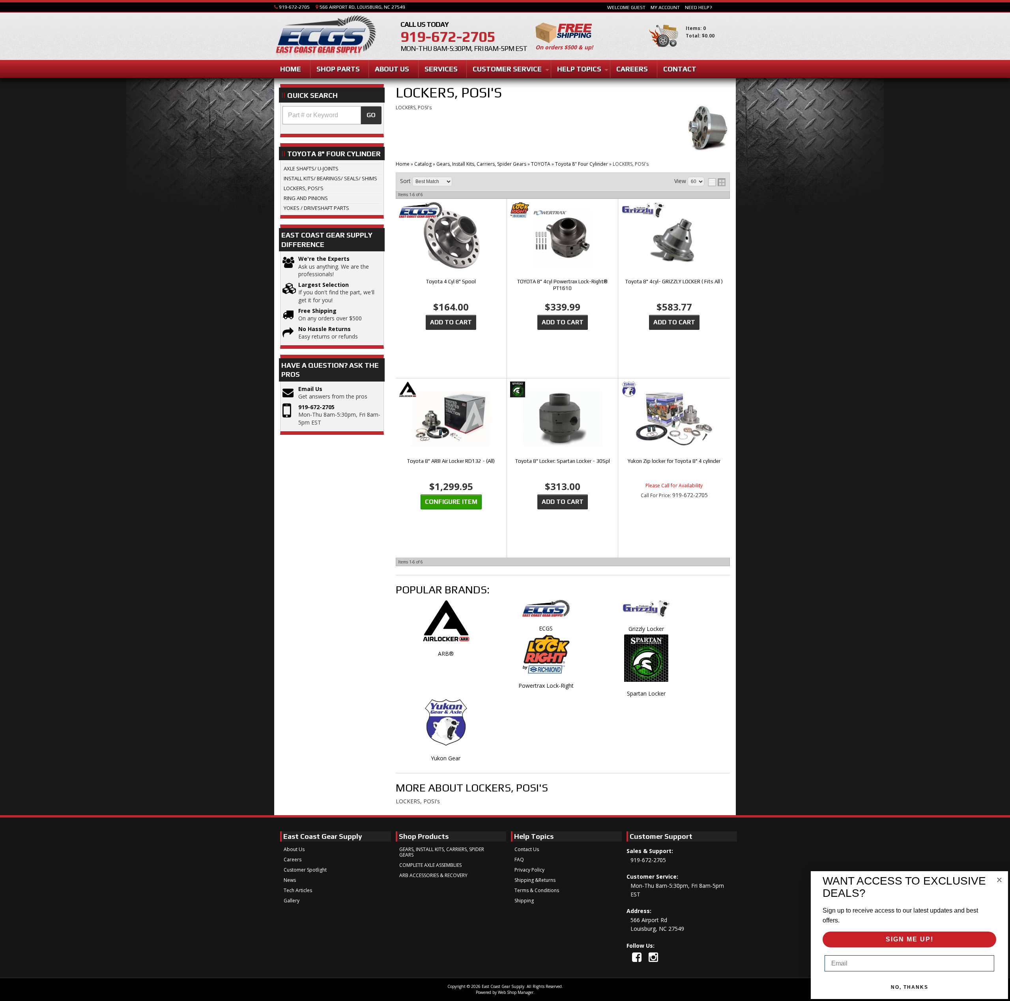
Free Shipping (317, 310)
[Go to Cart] (664, 50)
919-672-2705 (316, 407)
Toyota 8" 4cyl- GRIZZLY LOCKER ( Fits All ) (674, 281)
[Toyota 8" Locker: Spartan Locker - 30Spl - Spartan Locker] (562, 390)
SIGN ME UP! (909, 939)
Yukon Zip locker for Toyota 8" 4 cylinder (674, 461)
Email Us (310, 389)
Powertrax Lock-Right (546, 685)
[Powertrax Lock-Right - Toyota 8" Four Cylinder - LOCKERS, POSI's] (546, 658)
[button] (332, 115)
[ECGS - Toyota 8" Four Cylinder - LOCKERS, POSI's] (546, 612)
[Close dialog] (999, 880)
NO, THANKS (909, 987)
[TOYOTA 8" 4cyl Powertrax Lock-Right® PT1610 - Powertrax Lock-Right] (562, 210)
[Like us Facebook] (637, 957)
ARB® (446, 653)
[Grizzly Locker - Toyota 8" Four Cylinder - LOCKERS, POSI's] (646, 612)
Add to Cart (451, 322)
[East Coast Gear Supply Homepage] (325, 37)
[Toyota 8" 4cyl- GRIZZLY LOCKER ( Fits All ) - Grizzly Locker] (674, 210)
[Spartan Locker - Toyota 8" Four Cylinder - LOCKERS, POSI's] (646, 662)
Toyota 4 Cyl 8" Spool (451, 281)
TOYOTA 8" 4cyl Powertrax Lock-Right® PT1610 (562, 285)
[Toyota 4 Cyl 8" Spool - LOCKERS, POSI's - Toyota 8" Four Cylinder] (451, 240)
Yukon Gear (445, 758)
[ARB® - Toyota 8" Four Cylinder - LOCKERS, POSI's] (446, 625)
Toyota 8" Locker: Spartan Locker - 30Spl (562, 461)
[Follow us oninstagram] (653, 957)
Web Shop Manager (515, 992)
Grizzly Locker (646, 628)
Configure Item (451, 501)
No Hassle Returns (324, 329)
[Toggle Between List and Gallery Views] (717, 182)
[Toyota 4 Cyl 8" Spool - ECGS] (451, 210)
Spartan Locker (646, 693)
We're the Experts (324, 258)
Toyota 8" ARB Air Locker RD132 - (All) (451, 461)
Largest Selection (323, 284)
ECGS (546, 628)
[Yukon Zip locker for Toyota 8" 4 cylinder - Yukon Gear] (674, 390)
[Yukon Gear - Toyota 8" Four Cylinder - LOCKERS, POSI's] (446, 726)
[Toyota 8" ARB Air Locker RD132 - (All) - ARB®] (451, 390)
